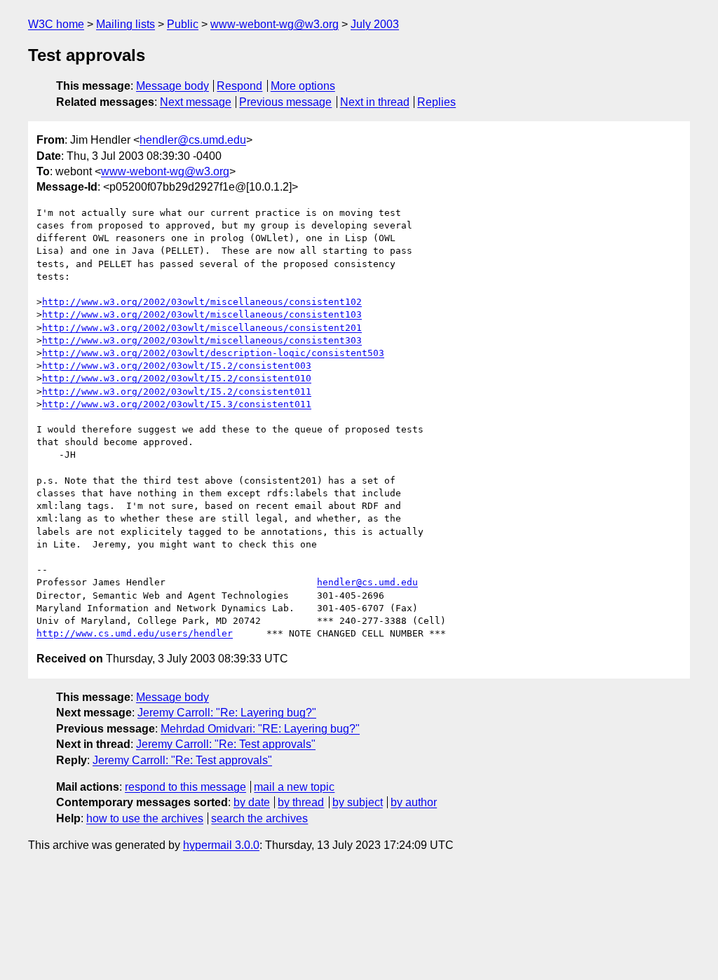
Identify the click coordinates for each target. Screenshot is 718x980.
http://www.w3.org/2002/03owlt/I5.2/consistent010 (176, 378)
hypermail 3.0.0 (221, 845)
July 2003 (375, 24)
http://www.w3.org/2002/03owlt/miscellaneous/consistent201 (202, 327)
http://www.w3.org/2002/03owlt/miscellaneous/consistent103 (202, 314)
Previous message (285, 102)
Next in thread (374, 102)
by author (414, 802)
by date (251, 802)
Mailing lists (125, 24)
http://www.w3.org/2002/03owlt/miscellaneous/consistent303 (202, 340)
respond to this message (185, 787)
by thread (301, 802)
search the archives (259, 818)
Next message (195, 102)
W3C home (56, 24)
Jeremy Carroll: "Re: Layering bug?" (226, 713)
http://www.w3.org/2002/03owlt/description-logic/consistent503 (213, 353)
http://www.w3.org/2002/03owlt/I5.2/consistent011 (176, 391)
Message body (172, 86)
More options (303, 86)
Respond (239, 86)
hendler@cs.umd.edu (193, 140)
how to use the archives (144, 818)
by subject (357, 802)
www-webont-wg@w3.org (274, 24)
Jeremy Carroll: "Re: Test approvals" (226, 744)
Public (182, 24)
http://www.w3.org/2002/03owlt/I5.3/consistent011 (176, 404)
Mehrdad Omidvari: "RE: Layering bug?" (260, 729)
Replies (436, 102)
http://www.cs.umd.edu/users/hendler (134, 633)
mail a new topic (294, 787)
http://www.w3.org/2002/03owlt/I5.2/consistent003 (176, 365)
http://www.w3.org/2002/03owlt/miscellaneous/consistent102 (202, 302)
